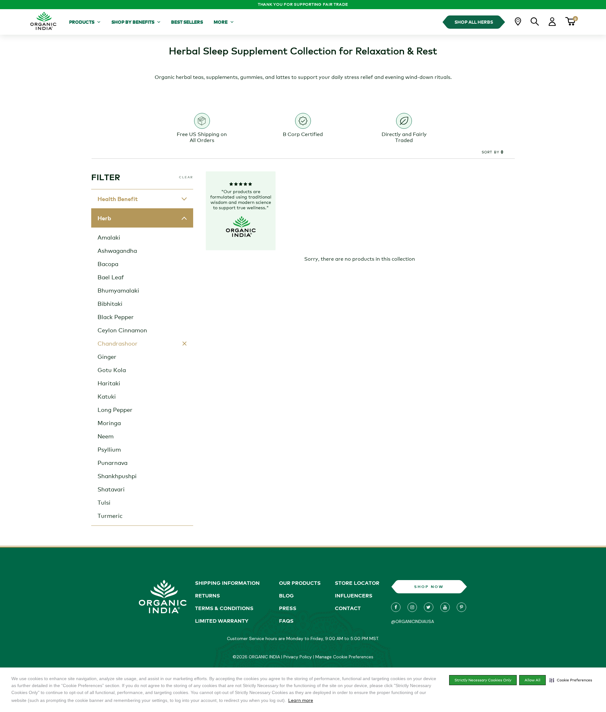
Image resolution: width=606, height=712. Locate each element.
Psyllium (109, 449)
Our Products (300, 583)
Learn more (300, 700)
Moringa (109, 422)
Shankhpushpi (117, 475)
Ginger (107, 356)
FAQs (286, 621)
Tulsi (104, 502)
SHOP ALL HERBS (473, 22)
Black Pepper (116, 316)
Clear (186, 177)
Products (81, 22)
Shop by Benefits (132, 22)
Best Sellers (187, 22)
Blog (286, 595)
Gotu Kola (112, 369)
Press (287, 608)
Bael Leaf (111, 277)
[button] (570, 680)
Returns (207, 595)
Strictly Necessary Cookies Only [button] (482, 680)
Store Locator (357, 583)
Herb (104, 218)
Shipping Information (227, 583)
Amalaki (109, 237)
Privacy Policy (297, 657)
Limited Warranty (221, 621)
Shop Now (429, 586)
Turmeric (110, 515)
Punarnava (113, 462)
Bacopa (108, 263)
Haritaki (109, 383)
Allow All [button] (532, 680)
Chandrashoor (118, 343)
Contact (348, 608)
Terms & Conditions (224, 608)
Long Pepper (115, 409)
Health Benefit (118, 198)
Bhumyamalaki (118, 290)
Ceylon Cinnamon (122, 330)
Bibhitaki (110, 303)
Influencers (353, 595)
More (221, 22)
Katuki (107, 396)
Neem (106, 436)
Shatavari (111, 489)
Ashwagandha (117, 250)
